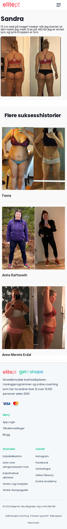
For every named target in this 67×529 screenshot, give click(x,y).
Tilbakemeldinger (14, 428)
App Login (9, 422)
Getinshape (43, 469)
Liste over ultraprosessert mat (16, 465)
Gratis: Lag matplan (15, 484)
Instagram (42, 456)
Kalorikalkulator (12, 456)
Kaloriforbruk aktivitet (11, 475)
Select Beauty (45, 475)
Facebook (42, 462)
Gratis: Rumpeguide (15, 490)
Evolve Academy (46, 481)
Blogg (6, 434)
